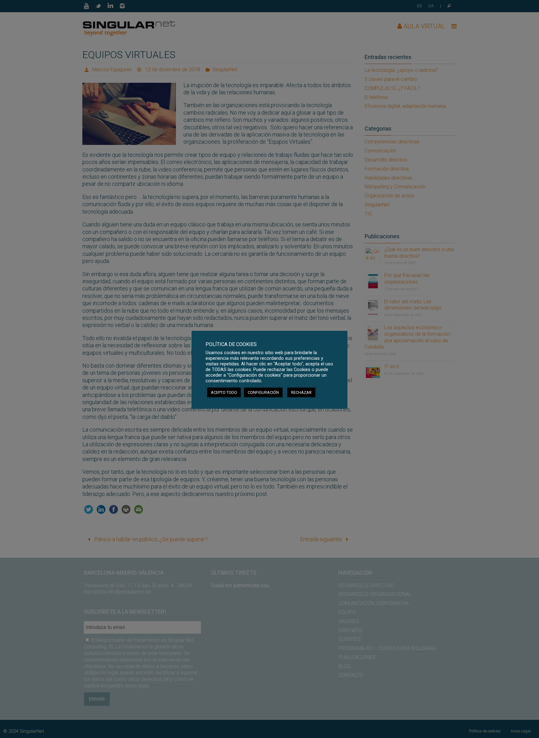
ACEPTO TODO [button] (224, 392)
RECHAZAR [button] (301, 392)
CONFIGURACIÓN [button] (263, 392)
